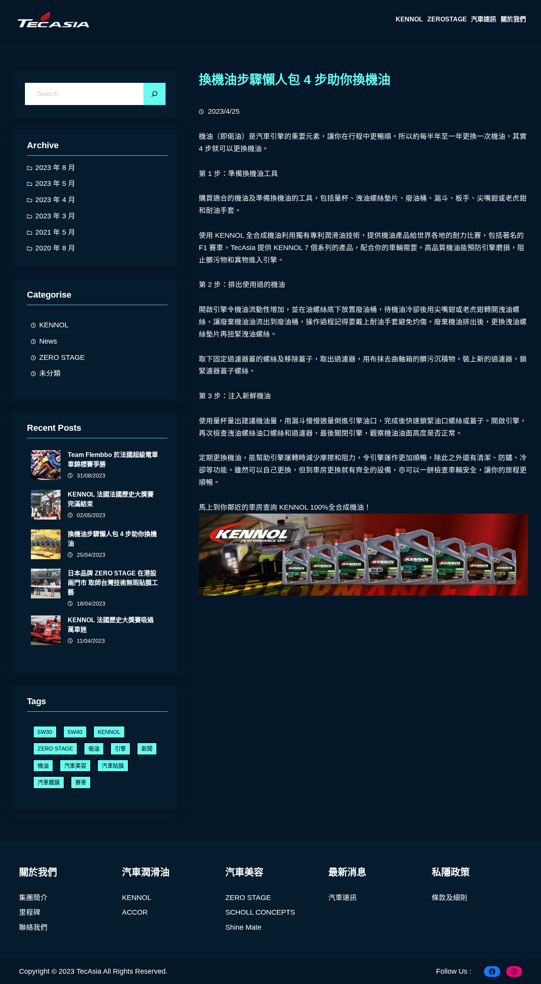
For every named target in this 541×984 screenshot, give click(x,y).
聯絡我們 (33, 927)
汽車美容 (75, 765)
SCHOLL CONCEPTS (260, 912)
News (48, 341)
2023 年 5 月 (55, 183)
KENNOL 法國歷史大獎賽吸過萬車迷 (111, 625)
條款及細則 (449, 898)
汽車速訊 (342, 898)
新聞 (146, 748)
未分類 (50, 373)
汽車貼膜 (113, 765)
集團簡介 (33, 898)
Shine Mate (243, 927)
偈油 (93, 748)
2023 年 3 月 (55, 216)
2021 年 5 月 (55, 232)
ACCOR (135, 912)
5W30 (45, 732)
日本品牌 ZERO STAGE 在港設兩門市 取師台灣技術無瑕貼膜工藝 (113, 583)
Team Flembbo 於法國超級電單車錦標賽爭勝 (113, 459)
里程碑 (29, 912)
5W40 (75, 732)
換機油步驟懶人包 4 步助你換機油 (112, 539)
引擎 (120, 748)
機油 (43, 765)
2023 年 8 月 (55, 168)
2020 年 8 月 (55, 248)
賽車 (80, 782)
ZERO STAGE (62, 357)
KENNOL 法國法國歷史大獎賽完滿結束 (111, 499)
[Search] (154, 94)
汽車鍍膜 (49, 782)
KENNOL (54, 325)
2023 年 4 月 (55, 200)
